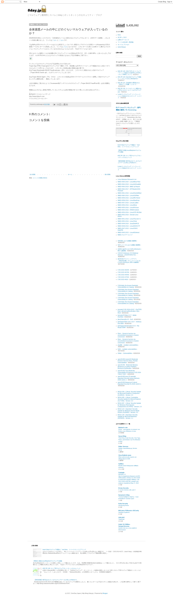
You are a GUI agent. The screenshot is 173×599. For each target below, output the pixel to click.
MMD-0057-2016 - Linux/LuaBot (128, 203)
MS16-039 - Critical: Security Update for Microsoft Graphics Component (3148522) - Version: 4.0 (129, 393)
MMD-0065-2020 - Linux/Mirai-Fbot (129, 182)
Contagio (121, 472)
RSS (119, 35)
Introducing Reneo (123, 505)
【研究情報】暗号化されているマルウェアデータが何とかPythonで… (130, 162)
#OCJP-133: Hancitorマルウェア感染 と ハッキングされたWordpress (129, 77)
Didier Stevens (123, 446)
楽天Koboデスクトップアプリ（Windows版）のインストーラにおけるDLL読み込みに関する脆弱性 (129, 260)
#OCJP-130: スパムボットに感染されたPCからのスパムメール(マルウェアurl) (129, 90)
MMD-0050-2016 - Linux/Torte (127, 221)
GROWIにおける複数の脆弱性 (127, 241)
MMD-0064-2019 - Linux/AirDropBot (129, 184)
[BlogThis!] (60, 104)
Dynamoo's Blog (123, 495)
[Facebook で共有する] (64, 104)
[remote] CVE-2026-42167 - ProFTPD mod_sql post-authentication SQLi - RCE (130, 311)
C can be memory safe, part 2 (126, 490)
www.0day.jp (122, 47)
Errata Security (123, 488)
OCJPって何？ (122, 37)
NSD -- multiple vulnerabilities (127, 349)
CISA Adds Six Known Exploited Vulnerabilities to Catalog (128, 286)
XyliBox (121, 464)
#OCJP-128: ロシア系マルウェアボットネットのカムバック (129, 156)
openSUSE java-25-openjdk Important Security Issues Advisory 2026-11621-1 (128, 378)
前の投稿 (107, 174)
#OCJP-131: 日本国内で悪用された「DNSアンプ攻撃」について (129, 83)
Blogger (105, 593)
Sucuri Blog (122, 436)
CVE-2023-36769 (123, 272)
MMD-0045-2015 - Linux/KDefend (128, 232)
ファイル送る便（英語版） (126, 42)
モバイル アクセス (123, 44)
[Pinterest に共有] (67, 104)
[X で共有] (62, 104)
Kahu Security (123, 503)
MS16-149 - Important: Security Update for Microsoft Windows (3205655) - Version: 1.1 (127, 416)
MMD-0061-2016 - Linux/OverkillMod (129, 193)
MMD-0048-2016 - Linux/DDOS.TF (129, 226)
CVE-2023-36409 (123, 270)
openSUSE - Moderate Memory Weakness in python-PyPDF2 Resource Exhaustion (128, 366)
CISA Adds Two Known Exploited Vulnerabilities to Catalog (128, 302)
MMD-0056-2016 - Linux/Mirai (127, 205)
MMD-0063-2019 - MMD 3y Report (129, 186)
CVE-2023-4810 (123, 279)
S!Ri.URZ (121, 517)
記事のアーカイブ (123, 40)
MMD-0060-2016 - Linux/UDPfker (128, 195)
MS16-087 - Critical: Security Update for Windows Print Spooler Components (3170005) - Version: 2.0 (130, 404)
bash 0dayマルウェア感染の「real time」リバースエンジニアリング (129, 145)
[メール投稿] (54, 104)
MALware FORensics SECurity (128, 510)
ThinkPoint (121, 519)
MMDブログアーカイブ (125, 235)
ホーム (70, 174)
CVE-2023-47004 (123, 277)
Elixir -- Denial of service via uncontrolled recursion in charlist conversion (128, 335)
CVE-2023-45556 (123, 275)
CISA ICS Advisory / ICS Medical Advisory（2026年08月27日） (128, 254)
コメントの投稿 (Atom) (40, 178)
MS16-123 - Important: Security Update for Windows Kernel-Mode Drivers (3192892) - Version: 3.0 (128, 410)
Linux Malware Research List (127, 179)
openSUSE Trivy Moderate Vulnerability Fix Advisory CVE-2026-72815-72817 (129, 372)
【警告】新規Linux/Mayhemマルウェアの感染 (47, 561)
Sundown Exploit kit (123, 512)
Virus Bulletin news (124, 455)
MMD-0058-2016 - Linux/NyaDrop (128, 200)
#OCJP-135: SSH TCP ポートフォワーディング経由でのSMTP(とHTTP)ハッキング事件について (130, 72)
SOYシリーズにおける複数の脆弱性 (129, 245)
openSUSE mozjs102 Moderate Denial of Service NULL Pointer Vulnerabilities (128, 360)
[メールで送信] (58, 104)
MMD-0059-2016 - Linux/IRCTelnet (129, 198)
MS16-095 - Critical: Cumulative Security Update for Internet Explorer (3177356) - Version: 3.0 (129, 399)
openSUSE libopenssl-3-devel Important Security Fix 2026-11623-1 (129, 383)
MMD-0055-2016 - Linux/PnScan (128, 207)
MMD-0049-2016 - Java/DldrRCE (128, 223)
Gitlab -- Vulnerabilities (125, 353)
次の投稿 (32, 174)
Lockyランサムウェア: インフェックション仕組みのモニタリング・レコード (130, 96)
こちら (54, 40)
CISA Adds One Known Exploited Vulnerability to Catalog (128, 290)
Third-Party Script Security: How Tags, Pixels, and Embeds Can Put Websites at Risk (129, 439)
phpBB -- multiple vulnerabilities (128, 345)
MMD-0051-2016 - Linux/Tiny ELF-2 (129, 219)
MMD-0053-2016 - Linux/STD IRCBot (129, 212)
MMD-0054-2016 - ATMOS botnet (128, 210)
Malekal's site (123, 427)
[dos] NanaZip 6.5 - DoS (125, 319)
